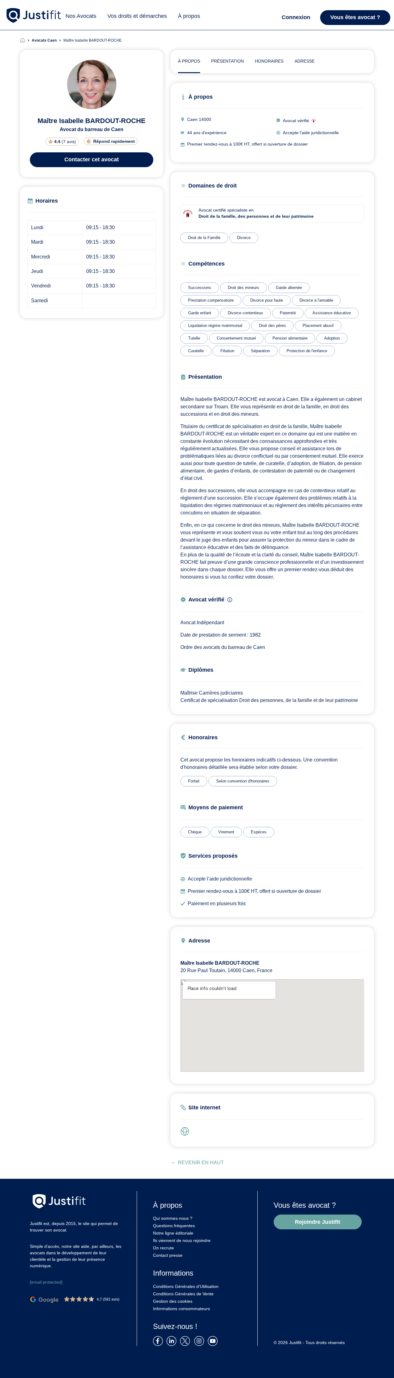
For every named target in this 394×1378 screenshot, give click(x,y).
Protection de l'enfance (307, 351)
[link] (186, 1131)
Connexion (296, 17)
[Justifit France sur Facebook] (159, 1340)
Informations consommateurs (181, 1308)
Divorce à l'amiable (316, 300)
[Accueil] (26, 40)
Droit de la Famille (204, 237)
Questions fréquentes (174, 1225)
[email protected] (46, 1282)
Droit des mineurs (243, 287)
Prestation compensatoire (211, 300)
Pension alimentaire (290, 338)
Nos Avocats (81, 16)
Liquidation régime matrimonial (215, 325)
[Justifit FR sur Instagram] (200, 1340)
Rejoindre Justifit (317, 1222)
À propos (189, 16)
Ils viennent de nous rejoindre (182, 1240)
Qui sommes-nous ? (172, 1218)
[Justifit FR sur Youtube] (214, 1340)
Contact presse (168, 1255)
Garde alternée (289, 287)
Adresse (305, 61)
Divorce (244, 237)
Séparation (260, 351)
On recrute (163, 1247)
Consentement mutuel (236, 338)
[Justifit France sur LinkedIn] (173, 1340)
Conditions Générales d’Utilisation (186, 1286)
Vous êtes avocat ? (355, 17)
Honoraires (269, 61)
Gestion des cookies (172, 1301)
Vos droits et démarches (137, 16)
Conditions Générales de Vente (183, 1293)
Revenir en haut (201, 1162)
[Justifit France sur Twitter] (186, 1340)
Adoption (332, 338)
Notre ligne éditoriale (173, 1233)
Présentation (227, 61)
